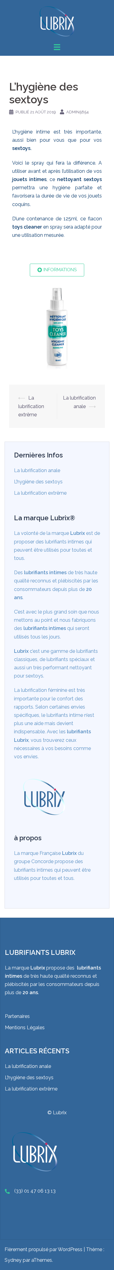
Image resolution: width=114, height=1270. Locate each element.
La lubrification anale (37, 470)
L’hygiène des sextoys (38, 482)
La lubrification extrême (31, 406)
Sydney (13, 1260)
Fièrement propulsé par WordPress (43, 1249)
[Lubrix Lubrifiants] (57, 21)
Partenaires (17, 1016)
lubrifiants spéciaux (68, 659)
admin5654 (77, 112)
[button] (57, 270)
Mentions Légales (25, 1027)
